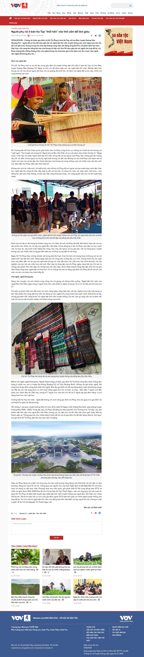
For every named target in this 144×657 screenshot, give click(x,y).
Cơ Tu (118, 13)
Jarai (92, 13)
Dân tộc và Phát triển (22, 18)
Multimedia (13, 23)
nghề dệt (31, 513)
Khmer (130, 13)
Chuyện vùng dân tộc (20, 29)
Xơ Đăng (111, 13)
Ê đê (86, 13)
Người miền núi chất (40, 18)
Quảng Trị (23, 513)
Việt (49, 13)
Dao (63, 13)
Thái (74, 13)
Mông (69, 13)
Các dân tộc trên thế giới (115, 18)
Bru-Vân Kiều (41, 513)
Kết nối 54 (72, 18)
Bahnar (80, 13)
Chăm (124, 13)
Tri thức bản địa (97, 18)
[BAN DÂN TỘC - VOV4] (19, 5)
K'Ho (97, 13)
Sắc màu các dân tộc (58, 18)
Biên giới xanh (84, 18)
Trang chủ (90, 627)
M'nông (103, 13)
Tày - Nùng (56, 13)
